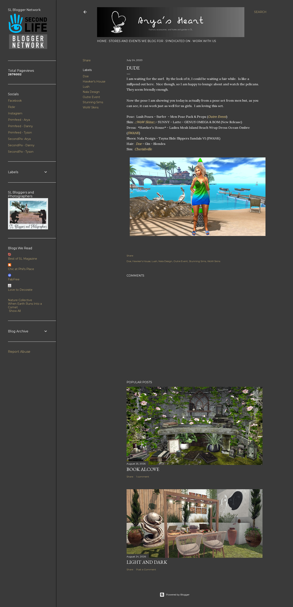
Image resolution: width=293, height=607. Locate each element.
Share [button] (87, 60)
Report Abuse (19, 352)
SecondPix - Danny (21, 145)
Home (102, 41)
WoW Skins (90, 107)
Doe (86, 76)
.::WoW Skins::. (144, 122)
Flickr (11, 107)
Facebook (15, 100)
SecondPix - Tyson (20, 151)
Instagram (15, 113)
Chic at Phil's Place (21, 269)
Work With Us (204, 41)
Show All (15, 311)
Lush (86, 86)
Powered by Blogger (178, 594)
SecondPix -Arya (19, 139)
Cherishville (143, 149)
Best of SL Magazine (22, 258)
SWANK (133, 133)
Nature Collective (20, 300)
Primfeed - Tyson (20, 132)
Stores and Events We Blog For (136, 41)
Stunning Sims (93, 102)
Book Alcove (143, 469)
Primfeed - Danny (20, 126)
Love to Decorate (20, 290)
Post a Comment (146, 569)
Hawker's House (94, 81)
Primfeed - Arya (19, 120)
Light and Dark (147, 562)
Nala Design (91, 92)
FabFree (14, 279)
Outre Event (91, 97)
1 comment (142, 476)
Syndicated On (177, 41)
